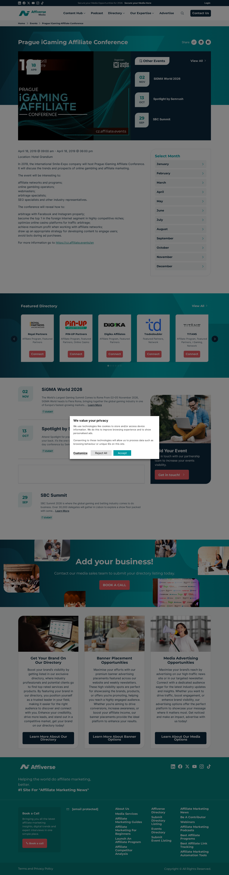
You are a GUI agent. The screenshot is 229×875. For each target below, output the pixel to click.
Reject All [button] (101, 453)
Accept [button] (122, 453)
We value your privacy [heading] (90, 420)
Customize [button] (80, 453)
